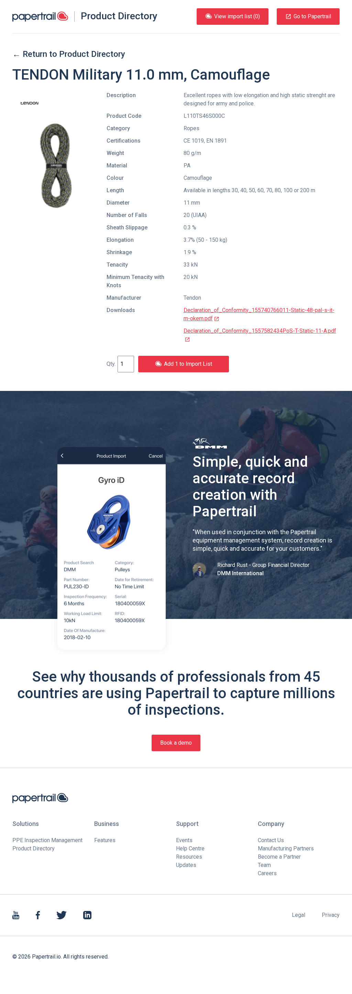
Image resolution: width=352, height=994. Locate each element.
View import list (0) (237, 16)
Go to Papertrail (312, 16)
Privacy (331, 915)
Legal (298, 915)
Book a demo (176, 742)
